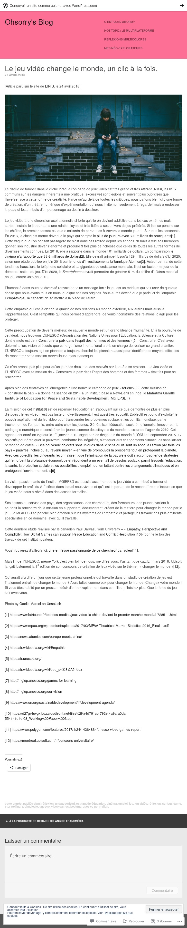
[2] (82, 256)
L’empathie (13, 297)
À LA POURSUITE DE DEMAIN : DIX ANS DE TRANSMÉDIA (45, 821)
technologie (30, 806)
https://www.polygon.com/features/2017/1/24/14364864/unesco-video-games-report (76, 729)
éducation (98, 803)
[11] (135, 550)
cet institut (35, 409)
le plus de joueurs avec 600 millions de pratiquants (132, 235)
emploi (123, 803)
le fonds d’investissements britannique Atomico (105, 261)
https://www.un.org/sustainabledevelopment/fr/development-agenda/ (62, 702)
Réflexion (47, 803)
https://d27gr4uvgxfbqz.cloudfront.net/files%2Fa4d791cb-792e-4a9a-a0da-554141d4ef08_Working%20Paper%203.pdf (66, 716)
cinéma (112, 803)
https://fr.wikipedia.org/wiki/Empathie (37, 647)
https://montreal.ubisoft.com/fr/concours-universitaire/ (53, 740)
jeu (131, 803)
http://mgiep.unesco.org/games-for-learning (43, 680)
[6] (138, 387)
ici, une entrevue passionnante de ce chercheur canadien (88, 550)
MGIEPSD (118, 398)
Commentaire (162, 890)
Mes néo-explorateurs (123, 48)
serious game (171, 803)
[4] (23, 297)
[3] (143, 261)
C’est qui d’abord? (119, 22)
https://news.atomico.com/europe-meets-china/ (46, 636)
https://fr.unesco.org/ (25, 658)
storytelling (12, 806)
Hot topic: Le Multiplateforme (129, 30)
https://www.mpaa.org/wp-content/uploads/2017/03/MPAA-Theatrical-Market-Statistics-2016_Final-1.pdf (89, 625)
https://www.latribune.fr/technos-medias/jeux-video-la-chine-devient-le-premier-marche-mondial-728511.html (93, 614)
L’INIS (49, 86)
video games (60, 806)
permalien (101, 806)
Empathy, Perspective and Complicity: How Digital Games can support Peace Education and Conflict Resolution (86, 532)
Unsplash (54, 603)
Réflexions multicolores (125, 39)
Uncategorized (65, 803)
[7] (129, 398)
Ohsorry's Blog (29, 21)
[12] (176, 566)
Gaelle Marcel (30, 603)
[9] (53, 470)
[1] (173, 235)
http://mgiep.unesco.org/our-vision (36, 691)
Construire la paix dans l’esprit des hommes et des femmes (84, 340)
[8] (45, 409)
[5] (135, 340)
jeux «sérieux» (123, 387)
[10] (139, 534)
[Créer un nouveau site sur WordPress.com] (93, 5)
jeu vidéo (141, 803)
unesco (44, 806)
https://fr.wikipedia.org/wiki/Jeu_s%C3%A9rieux (46, 669)
